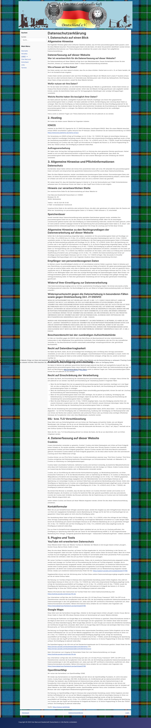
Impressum (83, 370)
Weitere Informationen (71, 370)
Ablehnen (16, 367)
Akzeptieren (5, 367)
